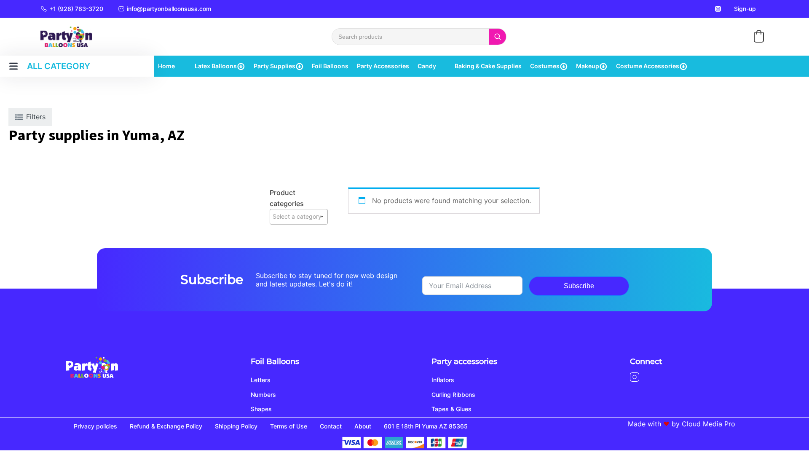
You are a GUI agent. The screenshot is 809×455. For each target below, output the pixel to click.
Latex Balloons (216, 66)
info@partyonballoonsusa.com (169, 8)
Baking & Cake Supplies (488, 66)
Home (166, 66)
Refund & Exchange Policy (166, 426)
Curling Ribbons (453, 394)
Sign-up (745, 8)
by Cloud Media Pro (703, 424)
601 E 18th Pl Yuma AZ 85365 (426, 426)
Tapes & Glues (451, 408)
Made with (644, 424)
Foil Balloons (330, 66)
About (362, 426)
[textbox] (299, 216)
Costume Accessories (647, 66)
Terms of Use (288, 426)
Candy (427, 66)
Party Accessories (383, 66)
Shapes (261, 408)
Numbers (263, 394)
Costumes (545, 66)
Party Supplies (274, 66)
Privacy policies (95, 426)
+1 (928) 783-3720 (76, 8)
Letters (261, 379)
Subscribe (579, 285)
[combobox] (299, 216)
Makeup (587, 66)
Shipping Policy (236, 426)
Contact (331, 426)
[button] (759, 36)
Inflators (442, 379)
